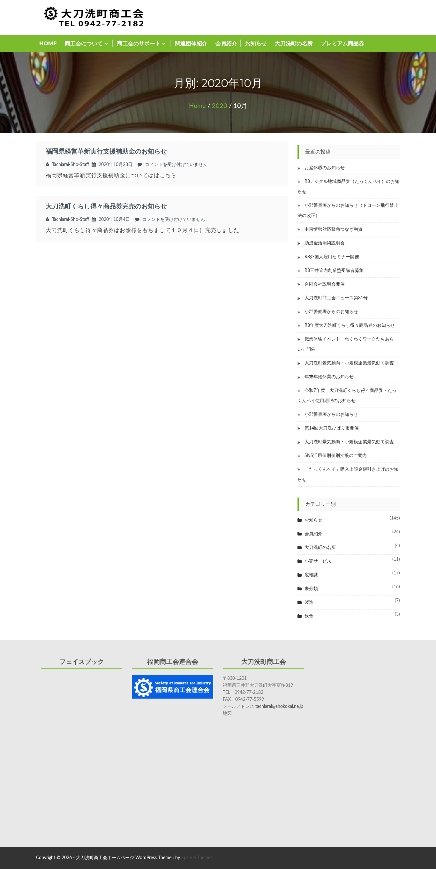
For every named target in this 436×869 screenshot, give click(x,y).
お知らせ (256, 43)
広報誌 (311, 575)
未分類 (311, 589)
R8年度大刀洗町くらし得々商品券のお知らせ (349, 325)
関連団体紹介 (191, 43)
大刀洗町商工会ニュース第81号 (336, 298)
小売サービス (317, 561)
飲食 (308, 616)
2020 (219, 106)
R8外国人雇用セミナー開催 (331, 257)
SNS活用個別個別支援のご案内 (335, 455)
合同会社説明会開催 (324, 284)
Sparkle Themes (196, 858)
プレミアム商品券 (342, 43)
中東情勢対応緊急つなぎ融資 (333, 229)
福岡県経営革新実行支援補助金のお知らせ (106, 151)
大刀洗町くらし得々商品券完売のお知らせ (106, 206)
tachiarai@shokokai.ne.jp (279, 706)
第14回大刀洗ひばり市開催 (331, 428)
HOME (48, 43)
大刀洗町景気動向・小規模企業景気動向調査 (349, 363)
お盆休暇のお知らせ (324, 168)
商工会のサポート (139, 43)
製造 (308, 602)
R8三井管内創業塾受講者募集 (334, 270)
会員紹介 (226, 43)
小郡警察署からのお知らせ (331, 312)
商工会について (84, 43)
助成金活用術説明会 (324, 243)
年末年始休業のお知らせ (329, 377)
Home (197, 106)
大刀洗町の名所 (294, 43)
